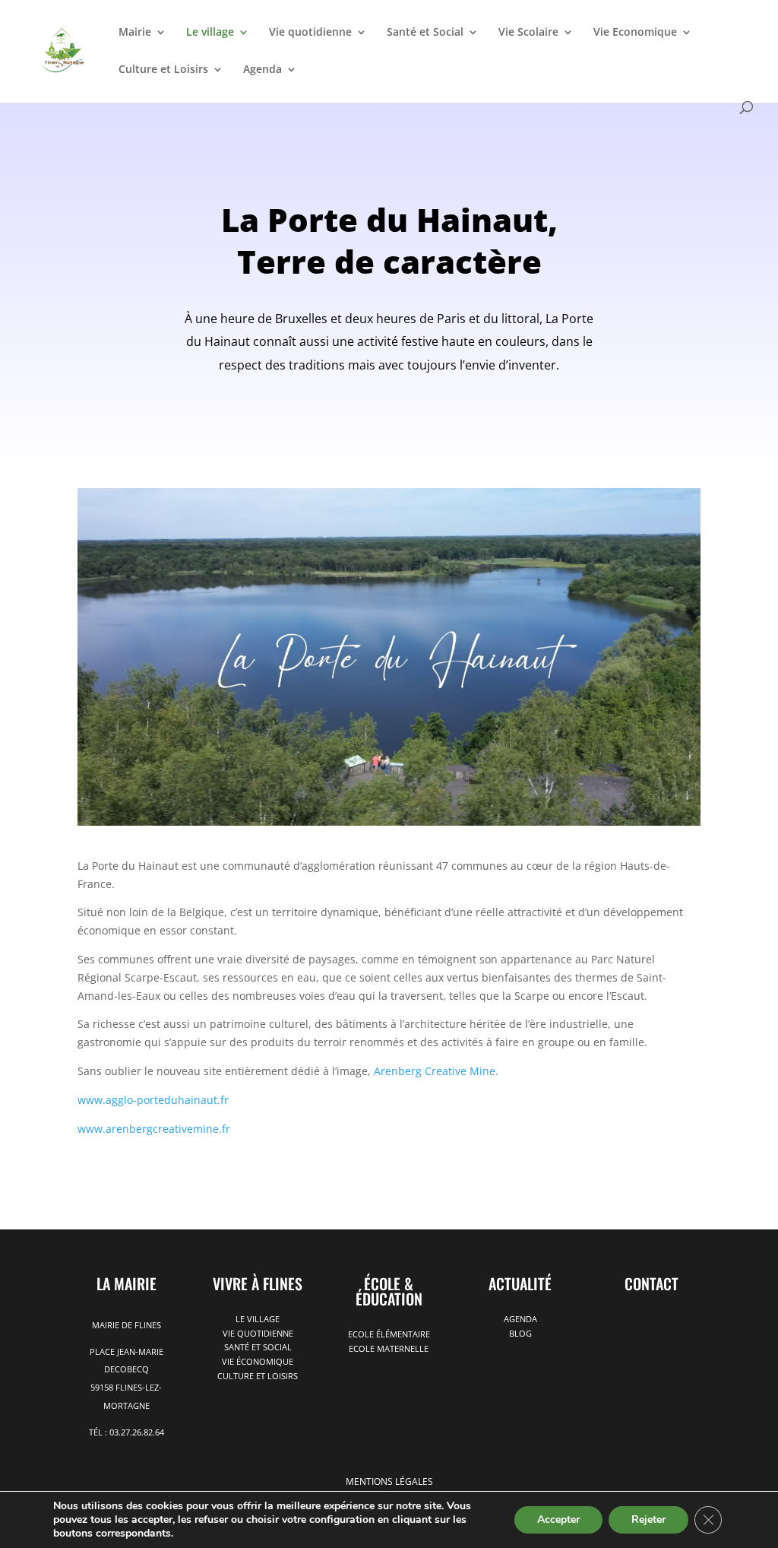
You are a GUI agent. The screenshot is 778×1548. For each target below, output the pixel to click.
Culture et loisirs (257, 1375)
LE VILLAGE (258, 1318)
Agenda (262, 70)
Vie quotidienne (310, 33)
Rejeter (648, 1519)
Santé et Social (425, 33)
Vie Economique (635, 33)
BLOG (520, 1333)
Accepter (558, 1519)
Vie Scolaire (528, 33)
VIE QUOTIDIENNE (258, 1333)
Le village (210, 33)
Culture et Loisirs (163, 70)
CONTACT (651, 1283)
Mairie (135, 33)
